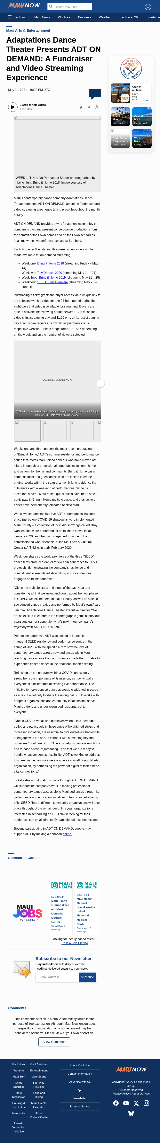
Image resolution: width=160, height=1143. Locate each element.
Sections (19, 17)
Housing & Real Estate (19, 1105)
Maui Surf (19, 1076)
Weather (105, 17)
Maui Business (39, 1064)
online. (67, 834)
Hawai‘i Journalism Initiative (18, 1127)
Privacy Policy (121, 1093)
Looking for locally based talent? (74, 941)
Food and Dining (39, 1094)
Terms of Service (80, 1106)
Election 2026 (128, 17)
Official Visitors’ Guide (39, 1115)
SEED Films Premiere (52, 282)
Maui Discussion (18, 1094)
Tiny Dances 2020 (49, 272)
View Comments (54, 1041)
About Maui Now (80, 1065)
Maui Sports (38, 1076)
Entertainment (39, 1070)
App (79, 1090)
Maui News (42, 17)
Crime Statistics (18, 1084)
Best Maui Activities (39, 1084)
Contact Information (80, 1073)
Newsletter (79, 1098)
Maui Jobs (18, 1113)
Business (84, 17)
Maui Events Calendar (38, 1105)
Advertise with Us (80, 1081)
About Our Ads (141, 1093)
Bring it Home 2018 (50, 263)
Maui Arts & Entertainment (28, 30)
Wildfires (64, 17)
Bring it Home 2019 (52, 277)
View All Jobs (28, 920)
